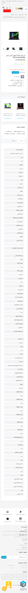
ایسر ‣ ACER (17, 64)
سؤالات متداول (14, 1)
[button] (10, 7)
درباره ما (3, 1)
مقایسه (16, 77)
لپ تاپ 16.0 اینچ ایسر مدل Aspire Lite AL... (18, 114)
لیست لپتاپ (7, 11)
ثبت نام (3, 557)
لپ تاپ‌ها (23, 64)
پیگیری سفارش (20, 1)
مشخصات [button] (21, 141)
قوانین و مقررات (8, 1)
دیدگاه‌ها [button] (14, 141)
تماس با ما (3, 2)
